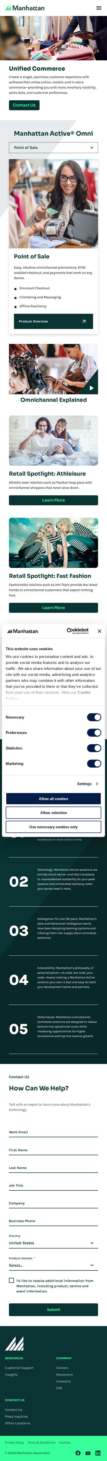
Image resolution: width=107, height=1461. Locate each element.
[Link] (78, 1453)
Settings (84, 784)
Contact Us (13, 1410)
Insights (11, 1374)
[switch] (94, 732)
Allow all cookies (53, 798)
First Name (18, 1150)
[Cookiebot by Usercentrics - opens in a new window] (67, 631)
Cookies (64, 1442)
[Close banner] (99, 631)
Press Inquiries (16, 1416)
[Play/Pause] (88, 381)
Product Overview (33, 321)
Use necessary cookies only (53, 827)
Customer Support (19, 1368)
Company (17, 1203)
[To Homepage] (14, 1343)
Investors (63, 1381)
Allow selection (53, 813)
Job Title (16, 1185)
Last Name (17, 1168)
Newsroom (64, 1374)
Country (14, 1236)
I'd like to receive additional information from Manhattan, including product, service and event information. (54, 1286)
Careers (62, 1368)
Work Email (18, 1132)
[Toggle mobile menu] (99, 7)
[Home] (24, 7)
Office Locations (17, 1423)
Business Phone (22, 1221)
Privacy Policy (14, 1442)
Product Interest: (22, 1258)
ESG (59, 1388)
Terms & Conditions (41, 1442)
